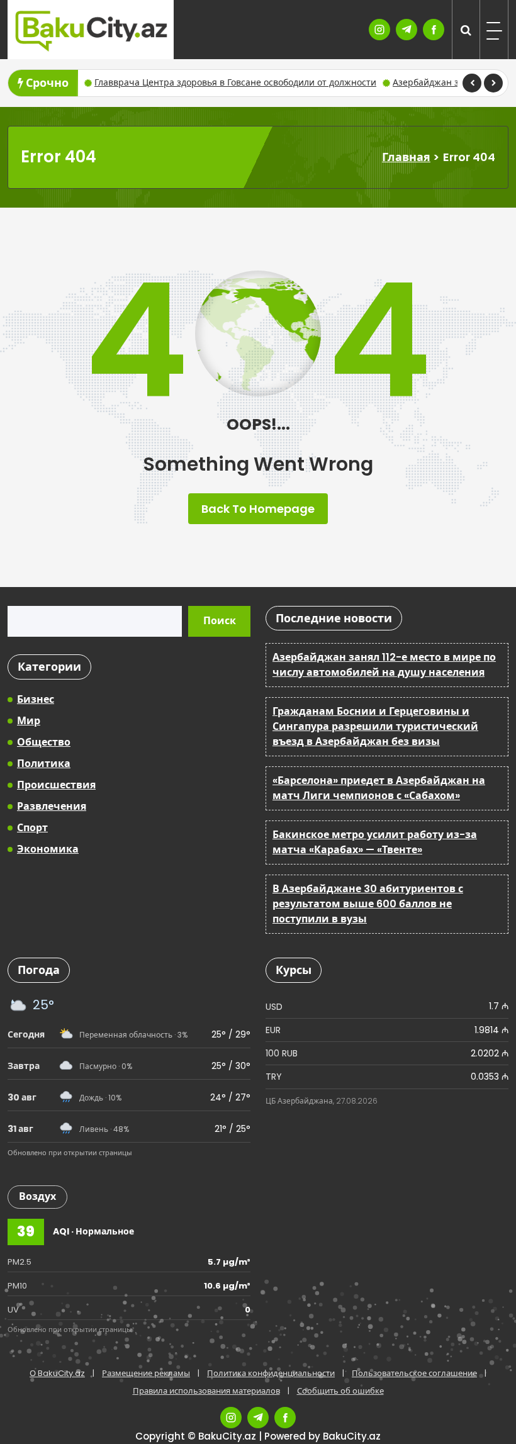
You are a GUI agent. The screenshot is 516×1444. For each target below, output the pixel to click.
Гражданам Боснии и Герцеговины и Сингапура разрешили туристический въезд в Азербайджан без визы (375, 726)
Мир (28, 721)
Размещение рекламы (146, 1373)
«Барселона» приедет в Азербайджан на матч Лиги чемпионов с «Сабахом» (378, 788)
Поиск (219, 620)
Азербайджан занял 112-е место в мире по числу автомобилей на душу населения (384, 665)
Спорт (32, 827)
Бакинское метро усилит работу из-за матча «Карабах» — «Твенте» (374, 842)
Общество (43, 742)
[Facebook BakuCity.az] (433, 29)
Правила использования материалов (206, 1391)
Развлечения (51, 806)
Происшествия (56, 785)
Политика (43, 763)
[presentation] (472, 83)
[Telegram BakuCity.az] (406, 29)
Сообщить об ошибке (340, 1391)
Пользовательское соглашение (414, 1373)
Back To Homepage (258, 509)
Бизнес (35, 699)
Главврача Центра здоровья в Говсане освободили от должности (235, 82)
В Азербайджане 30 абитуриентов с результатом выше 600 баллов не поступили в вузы (367, 904)
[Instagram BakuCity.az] (379, 29)
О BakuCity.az (57, 1373)
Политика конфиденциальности (271, 1373)
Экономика (48, 849)
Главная (406, 157)
